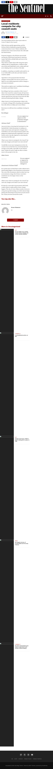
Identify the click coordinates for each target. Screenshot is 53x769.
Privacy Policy (27, 758)
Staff (15, 758)
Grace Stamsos (10, 32)
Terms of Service (37, 758)
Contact (20, 758)
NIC (12, 758)
